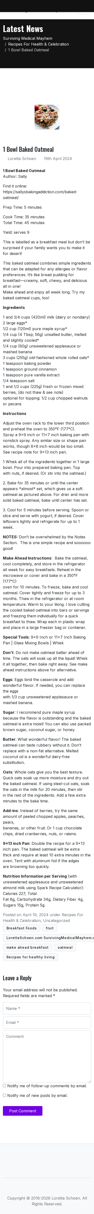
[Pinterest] (63, 1189)
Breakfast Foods (22, 928)
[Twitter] (39, 1189)
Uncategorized (56, 920)
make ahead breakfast (28, 947)
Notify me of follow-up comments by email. (47, 1085)
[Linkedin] (47, 1189)
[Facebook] (31, 1189)
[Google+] (55, 1189)
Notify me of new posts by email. (37, 1095)
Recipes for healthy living (31, 957)
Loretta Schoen (22, 158)
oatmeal (65, 947)
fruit (50, 928)
